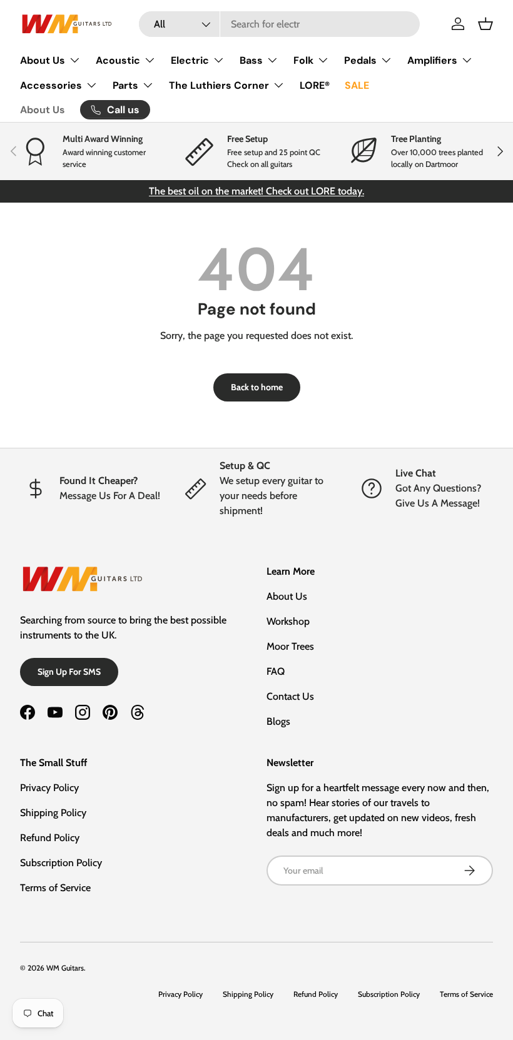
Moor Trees (290, 646)
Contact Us (290, 696)
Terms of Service (55, 888)
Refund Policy (49, 838)
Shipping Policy (53, 813)
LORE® (315, 85)
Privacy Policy (49, 788)
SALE (357, 85)
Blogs (278, 721)
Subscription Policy (61, 863)
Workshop (288, 621)
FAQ (276, 671)
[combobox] (279, 24)
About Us (42, 109)
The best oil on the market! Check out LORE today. (256, 191)
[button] (485, 24)
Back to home (257, 387)
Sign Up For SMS (69, 671)
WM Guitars (65, 967)
